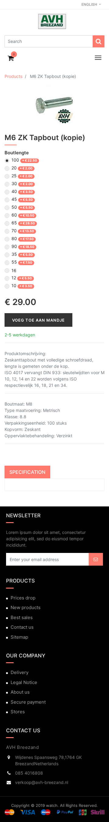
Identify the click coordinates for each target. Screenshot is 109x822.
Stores (18, 711)
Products (13, 76)
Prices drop (23, 598)
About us (20, 692)
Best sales (22, 617)
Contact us (22, 627)
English (89, 4)
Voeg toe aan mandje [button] (38, 320)
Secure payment (28, 702)
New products (26, 607)
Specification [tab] (27, 472)
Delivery (19, 672)
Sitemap (19, 637)
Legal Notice (24, 682)
